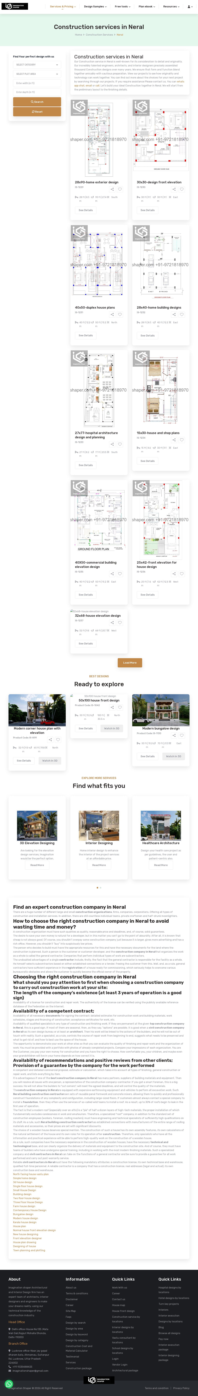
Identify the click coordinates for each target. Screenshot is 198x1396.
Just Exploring (129, 140)
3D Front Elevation (91, 117)
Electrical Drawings (122, 122)
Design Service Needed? (70, 112)
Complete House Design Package (109, 127)
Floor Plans (66, 117)
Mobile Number (65, 52)
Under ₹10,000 (68, 152)
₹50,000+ (65, 157)
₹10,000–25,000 (94, 152)
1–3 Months (106, 140)
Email (60, 69)
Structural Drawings (122, 117)
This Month (85, 140)
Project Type (64, 85)
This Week (65, 140)
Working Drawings (92, 122)
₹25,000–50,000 (121, 152)
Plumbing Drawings (71, 127)
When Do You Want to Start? (72, 134)
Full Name (62, 36)
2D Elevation (67, 122)
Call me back (124, 174)
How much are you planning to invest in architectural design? (92, 147)
